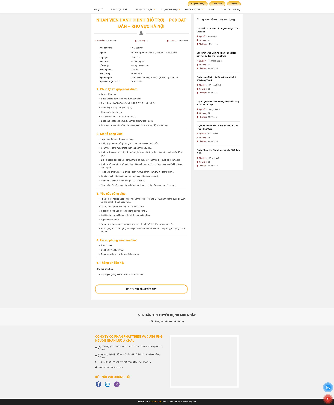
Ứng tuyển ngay (197, 4)
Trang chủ (98, 9)
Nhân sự (174, 77)
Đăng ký (234, 4)
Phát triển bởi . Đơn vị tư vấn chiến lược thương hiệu (167, 402)
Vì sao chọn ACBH (119, 9)
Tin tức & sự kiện (192, 9)
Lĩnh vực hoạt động (144, 9)
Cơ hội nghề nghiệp (169, 9)
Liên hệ (211, 9)
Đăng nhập (217, 4)
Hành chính (136, 77)
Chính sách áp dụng (231, 9)
